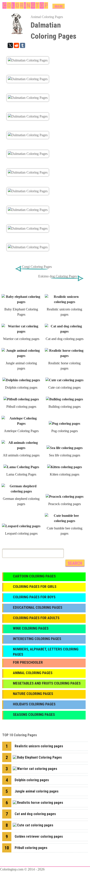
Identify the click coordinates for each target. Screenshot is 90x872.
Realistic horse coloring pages (40, 803)
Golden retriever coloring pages (39, 836)
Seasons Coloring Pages (34, 714)
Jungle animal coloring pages (37, 791)
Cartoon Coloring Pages (34, 576)
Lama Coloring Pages (21, 474)
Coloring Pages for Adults (36, 618)
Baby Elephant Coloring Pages (39, 757)
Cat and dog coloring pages (64, 339)
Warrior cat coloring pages (21, 339)
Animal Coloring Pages (47, 17)
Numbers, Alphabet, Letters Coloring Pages (45, 651)
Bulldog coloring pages (64, 406)
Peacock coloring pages (64, 504)
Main (58, 6)
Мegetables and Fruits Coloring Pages (47, 683)
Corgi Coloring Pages (37, 267)
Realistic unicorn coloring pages (39, 746)
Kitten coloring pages (64, 474)
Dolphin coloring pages (21, 387)
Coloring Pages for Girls (34, 586)
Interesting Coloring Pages (37, 639)
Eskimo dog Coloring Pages (57, 276)
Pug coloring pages (64, 431)
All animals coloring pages (21, 455)
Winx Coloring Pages (30, 628)
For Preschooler (28, 662)
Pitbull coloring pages (21, 406)
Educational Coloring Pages (37, 607)
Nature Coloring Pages (33, 693)
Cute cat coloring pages (64, 387)
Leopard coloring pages (21, 533)
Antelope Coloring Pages (21, 431)
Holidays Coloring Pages (34, 704)
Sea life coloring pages (64, 455)
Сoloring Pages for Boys (34, 597)
